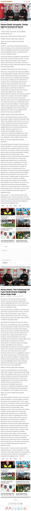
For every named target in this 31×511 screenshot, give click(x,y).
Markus (15, 205)
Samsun (15, 458)
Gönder (5, 262)
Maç (11, 205)
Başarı (3, 205)
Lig (7, 205)
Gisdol (3, 458)
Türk (20, 205)
